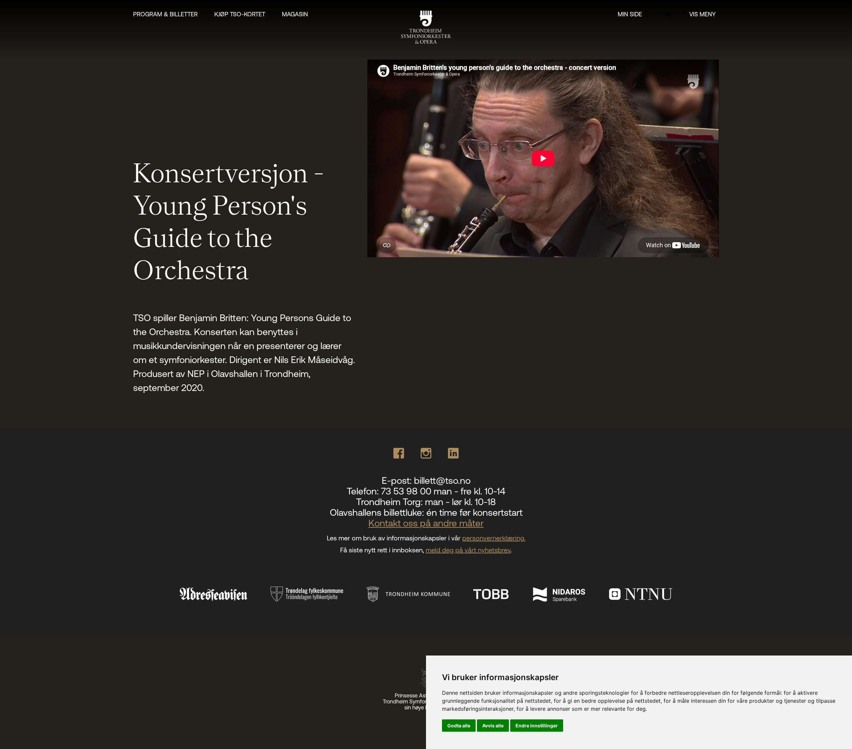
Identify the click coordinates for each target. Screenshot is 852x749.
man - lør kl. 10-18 (460, 501)
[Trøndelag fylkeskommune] (307, 594)
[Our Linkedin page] (453, 453)
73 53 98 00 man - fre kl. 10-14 (443, 491)
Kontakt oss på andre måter (426, 523)
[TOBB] (491, 594)
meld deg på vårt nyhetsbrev (468, 550)
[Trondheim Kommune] (408, 594)
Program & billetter (165, 14)
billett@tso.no (442, 480)
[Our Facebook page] (398, 453)
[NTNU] (640, 594)
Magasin (295, 14)
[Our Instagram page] (426, 453)
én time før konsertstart (474, 512)
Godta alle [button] (458, 725)
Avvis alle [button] (493, 725)
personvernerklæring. (494, 538)
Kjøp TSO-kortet (239, 14)
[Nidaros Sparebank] (559, 594)
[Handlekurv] (669, 14)
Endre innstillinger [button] (537, 725)
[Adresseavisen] (213, 594)
